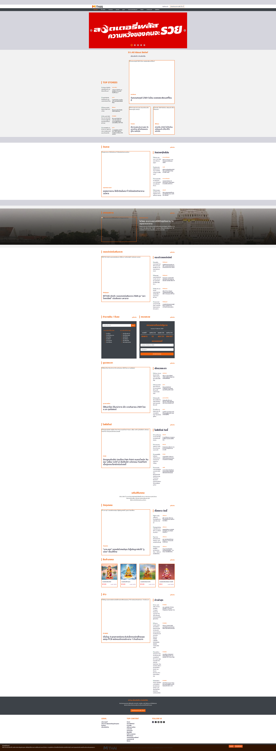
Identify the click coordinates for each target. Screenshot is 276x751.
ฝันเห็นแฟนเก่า (126, 334)
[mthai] (97, 6)
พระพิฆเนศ (133, 94)
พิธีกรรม (113, 107)
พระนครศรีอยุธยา (166, 157)
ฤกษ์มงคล (165, 373)
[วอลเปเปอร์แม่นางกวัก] (147, 572)
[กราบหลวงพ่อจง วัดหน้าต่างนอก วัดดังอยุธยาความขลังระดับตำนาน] (157, 182)
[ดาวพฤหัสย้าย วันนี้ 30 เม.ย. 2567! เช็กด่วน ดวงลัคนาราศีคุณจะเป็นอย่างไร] (106, 130)
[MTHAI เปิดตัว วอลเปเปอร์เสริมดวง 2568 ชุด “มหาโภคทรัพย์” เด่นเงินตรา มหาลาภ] (126, 273)
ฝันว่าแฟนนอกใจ (127, 342)
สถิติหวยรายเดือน (131, 727)
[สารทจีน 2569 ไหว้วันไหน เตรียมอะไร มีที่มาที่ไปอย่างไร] (164, 114)
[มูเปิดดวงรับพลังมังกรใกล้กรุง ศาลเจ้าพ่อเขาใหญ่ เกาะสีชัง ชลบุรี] (157, 171)
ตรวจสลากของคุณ (157, 354)
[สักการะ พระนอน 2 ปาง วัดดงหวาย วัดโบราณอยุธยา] (157, 160)
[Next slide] (185, 30)
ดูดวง (113, 97)
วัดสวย (141, 9)
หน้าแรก (96, 9)
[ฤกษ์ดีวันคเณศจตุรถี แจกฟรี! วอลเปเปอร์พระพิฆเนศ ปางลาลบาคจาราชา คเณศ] (157, 267)
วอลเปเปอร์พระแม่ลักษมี (132, 737)
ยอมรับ (231, 746)
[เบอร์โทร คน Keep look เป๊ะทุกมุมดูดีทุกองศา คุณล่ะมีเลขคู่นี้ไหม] (157, 413)
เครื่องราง (165, 515)
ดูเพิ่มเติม (172, 147)
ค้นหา (133, 325)
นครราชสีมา (114, 87)
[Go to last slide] (91, 30)
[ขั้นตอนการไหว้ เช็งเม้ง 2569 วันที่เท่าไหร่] (106, 109)
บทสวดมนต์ (149, 9)
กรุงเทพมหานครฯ (107, 188)
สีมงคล (128, 741)
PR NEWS (114, 116)
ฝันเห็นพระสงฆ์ (126, 335)
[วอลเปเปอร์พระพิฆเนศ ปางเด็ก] (166, 572)
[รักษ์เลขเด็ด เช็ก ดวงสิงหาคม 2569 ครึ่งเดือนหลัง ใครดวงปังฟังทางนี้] (157, 401)
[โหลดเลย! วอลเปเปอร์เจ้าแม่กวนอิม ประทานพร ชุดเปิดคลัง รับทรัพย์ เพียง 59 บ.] (157, 280)
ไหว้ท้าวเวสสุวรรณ (131, 734)
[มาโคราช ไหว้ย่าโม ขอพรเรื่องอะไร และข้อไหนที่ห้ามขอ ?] (106, 89)
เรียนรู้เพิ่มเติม (238, 746)
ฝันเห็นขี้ (108, 339)
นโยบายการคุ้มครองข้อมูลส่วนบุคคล (110, 724)
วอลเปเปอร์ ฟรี (130, 739)
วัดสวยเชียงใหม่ (130, 724)
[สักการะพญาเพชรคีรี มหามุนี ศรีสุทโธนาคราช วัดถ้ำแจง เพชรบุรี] (157, 193)
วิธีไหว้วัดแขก (130, 736)
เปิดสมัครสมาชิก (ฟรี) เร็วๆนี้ (138, 710)
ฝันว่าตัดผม (125, 339)
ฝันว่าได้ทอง (109, 342)
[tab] (131, 45)
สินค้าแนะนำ (165, 6)
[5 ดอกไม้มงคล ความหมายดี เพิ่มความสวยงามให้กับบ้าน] (157, 437)
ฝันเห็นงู (108, 334)
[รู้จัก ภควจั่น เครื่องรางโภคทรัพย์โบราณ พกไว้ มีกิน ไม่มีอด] (157, 519)
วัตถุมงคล (105, 546)
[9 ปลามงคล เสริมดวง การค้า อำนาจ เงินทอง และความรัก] (157, 447)
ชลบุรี (164, 167)
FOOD (104, 456)
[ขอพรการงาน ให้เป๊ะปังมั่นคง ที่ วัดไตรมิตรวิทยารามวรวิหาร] (126, 168)
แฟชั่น (164, 467)
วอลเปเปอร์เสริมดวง (132, 9)
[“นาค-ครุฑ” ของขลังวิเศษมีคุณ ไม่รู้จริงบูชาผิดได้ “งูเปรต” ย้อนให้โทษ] (126, 527)
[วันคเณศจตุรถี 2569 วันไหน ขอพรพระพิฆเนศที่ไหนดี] (138, 47)
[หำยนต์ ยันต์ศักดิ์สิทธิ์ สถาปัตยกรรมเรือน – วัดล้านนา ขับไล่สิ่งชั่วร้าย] (157, 550)
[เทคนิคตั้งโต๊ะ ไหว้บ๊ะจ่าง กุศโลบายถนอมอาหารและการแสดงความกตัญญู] (157, 459)
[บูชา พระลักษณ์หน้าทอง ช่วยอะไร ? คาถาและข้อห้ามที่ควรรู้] (157, 539)
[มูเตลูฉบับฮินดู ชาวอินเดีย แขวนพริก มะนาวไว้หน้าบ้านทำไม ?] (157, 530)
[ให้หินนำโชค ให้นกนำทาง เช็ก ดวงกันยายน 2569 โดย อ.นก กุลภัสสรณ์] (126, 384)
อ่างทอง (133, 124)
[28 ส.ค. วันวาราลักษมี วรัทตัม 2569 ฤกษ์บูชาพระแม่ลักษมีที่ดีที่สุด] (157, 377)
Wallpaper (106, 292)
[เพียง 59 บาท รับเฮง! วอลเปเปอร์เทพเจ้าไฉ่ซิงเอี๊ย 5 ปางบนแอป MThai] (157, 293)
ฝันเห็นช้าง (125, 337)
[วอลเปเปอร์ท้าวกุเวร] (128, 572)
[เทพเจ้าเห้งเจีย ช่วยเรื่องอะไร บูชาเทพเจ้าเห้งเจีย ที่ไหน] (106, 99)
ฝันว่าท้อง (108, 337)
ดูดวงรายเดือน (106, 403)
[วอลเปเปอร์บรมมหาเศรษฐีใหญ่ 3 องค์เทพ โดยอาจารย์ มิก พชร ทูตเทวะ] (157, 305)
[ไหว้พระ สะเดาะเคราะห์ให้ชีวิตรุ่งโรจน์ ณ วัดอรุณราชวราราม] (119, 229)
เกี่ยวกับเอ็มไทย (105, 727)
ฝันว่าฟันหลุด (126, 340)
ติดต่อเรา (103, 725)
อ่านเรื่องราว (143, 235)
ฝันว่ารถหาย (109, 340)
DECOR (164, 434)
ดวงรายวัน (129, 729)
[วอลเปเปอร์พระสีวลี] (109, 572)
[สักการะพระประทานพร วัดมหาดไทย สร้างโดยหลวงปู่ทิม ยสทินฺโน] (139, 114)
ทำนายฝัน (103, 9)
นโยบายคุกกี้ (104, 722)
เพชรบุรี (164, 190)
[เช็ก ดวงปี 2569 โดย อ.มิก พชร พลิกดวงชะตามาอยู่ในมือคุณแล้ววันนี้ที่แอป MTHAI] (106, 120)
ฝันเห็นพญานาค (110, 335)
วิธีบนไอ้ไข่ (129, 732)
